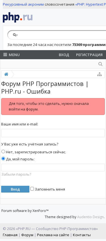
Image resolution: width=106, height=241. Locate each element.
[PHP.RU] (18, 17)
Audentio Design (90, 217)
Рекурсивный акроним (23, 4)
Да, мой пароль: (19, 159)
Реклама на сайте (53, 234)
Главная (10, 234)
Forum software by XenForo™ (25, 210)
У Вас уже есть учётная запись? (29, 144)
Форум (27, 234)
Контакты (82, 234)
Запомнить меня (49, 189)
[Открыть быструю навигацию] (99, 74)
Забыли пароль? (16, 174)
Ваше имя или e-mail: (19, 124)
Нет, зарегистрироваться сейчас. (35, 151)
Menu (14, 54)
